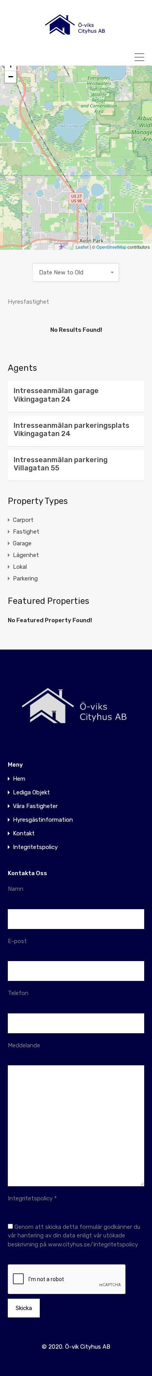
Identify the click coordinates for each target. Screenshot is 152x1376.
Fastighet (26, 531)
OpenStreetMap (111, 247)
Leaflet (82, 247)
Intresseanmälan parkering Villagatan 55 (61, 464)
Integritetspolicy (35, 847)
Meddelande (24, 1045)
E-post (17, 941)
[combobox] (76, 272)
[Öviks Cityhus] (76, 39)
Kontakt (24, 834)
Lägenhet (26, 555)
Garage (22, 543)
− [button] (10, 77)
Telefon (18, 993)
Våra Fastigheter (35, 806)
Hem (19, 779)
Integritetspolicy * (32, 1198)
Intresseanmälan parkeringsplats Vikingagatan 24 (71, 429)
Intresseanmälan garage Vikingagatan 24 (56, 395)
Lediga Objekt (31, 793)
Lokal (20, 566)
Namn (15, 888)
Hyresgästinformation (43, 820)
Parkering (25, 578)
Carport (23, 519)
